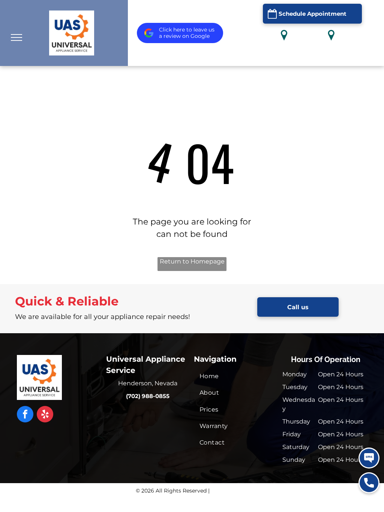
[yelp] (45, 415)
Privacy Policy (229, 490)
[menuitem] (235, 376)
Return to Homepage (192, 261)
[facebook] (25, 415)
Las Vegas (331, 54)
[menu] (16, 37)
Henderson (284, 54)
